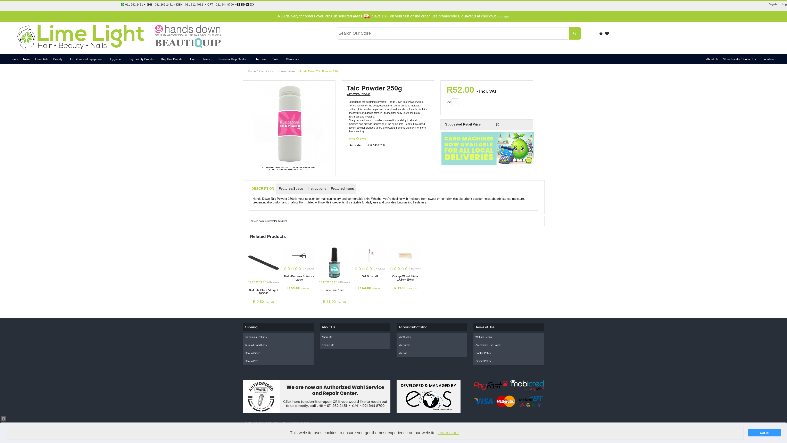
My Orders (404, 345)
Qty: (449, 101)
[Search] (575, 33)
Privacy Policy (483, 361)
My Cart (403, 353)
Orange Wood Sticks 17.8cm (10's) (405, 278)
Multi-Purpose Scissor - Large (299, 278)
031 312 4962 (194, 4)
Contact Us (328, 345)
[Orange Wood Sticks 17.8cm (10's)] (405, 256)
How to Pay (251, 361)
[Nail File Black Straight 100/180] (263, 263)
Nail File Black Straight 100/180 (263, 292)
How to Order (252, 353)
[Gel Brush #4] (370, 256)
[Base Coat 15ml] (334, 263)
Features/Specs (291, 188)
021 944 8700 (225, 4)
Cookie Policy (483, 353)
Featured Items (342, 188)
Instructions (317, 188)
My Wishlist (405, 337)
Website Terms (483, 337)
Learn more (448, 432)
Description (262, 188)
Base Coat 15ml (334, 290)
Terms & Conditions (256, 345)
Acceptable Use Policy (487, 345)
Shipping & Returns (256, 337)
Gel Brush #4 (370, 276)
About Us (327, 337)
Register (773, 4)
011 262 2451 (164, 4)
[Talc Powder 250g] (289, 85)
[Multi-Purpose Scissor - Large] (299, 256)
